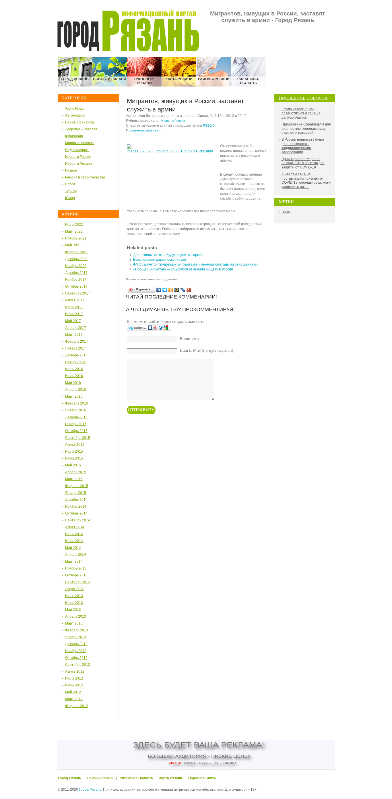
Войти (287, 212)
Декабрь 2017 (76, 273)
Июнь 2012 (74, 685)
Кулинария (74, 136)
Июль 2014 (74, 534)
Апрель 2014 (75, 555)
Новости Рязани (78, 164)
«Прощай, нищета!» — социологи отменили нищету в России (183, 269)
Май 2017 (73, 321)
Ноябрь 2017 (75, 280)
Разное (71, 170)
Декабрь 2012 (76, 644)
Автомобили (75, 115)
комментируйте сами (144, 130)
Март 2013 (74, 623)
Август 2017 (74, 300)
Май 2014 (73, 548)
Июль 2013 (74, 596)
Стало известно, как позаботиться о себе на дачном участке (301, 113)
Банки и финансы (79, 122)
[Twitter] (165, 290)
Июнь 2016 (74, 376)
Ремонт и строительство (85, 177)
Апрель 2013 (75, 617)
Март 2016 (74, 396)
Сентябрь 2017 (77, 293)
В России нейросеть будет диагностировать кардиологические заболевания (303, 146)
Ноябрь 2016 (75, 362)
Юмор (70, 198)
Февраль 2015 (76, 486)
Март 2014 (74, 562)
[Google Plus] (189, 290)
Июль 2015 (74, 451)
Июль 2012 (74, 678)
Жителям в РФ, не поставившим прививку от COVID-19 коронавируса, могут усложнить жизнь (307, 180)
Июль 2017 (74, 307)
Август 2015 (74, 445)
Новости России (78, 157)
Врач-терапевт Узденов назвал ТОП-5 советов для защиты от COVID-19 (303, 163)
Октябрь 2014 (76, 513)
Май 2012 (73, 692)
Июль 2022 (74, 225)
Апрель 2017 (75, 328)
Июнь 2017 (74, 314)
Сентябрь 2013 (77, 582)
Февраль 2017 (76, 341)
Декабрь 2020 (76, 259)
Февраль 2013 (76, 630)
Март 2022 (74, 231)
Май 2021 (73, 245)
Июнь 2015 (74, 458)
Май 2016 (73, 383)
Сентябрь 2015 (77, 438)
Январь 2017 (75, 348)
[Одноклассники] (171, 290)
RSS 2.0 (208, 125)
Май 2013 (73, 610)
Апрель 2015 (75, 472)
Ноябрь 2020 (75, 266)
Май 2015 (73, 465)
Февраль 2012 (76, 706)
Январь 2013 (75, 637)
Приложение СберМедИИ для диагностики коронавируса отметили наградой (306, 128)
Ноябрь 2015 (75, 424)
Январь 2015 (75, 493)
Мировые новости (79, 143)
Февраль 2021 (76, 252)
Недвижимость (77, 150)
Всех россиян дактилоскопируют (160, 260)
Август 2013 (74, 589)
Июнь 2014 (74, 541)
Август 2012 (74, 672)
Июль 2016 (74, 369)
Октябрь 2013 (76, 575)
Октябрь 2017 (76, 286)
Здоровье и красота (81, 129)
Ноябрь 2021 (75, 238)
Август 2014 (74, 527)
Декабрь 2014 (76, 500)
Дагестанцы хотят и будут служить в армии (168, 255)
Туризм (71, 191)
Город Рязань (90, 790)
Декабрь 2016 (76, 355)
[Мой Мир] (177, 290)
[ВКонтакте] (159, 290)
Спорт (70, 184)
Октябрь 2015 (76, 431)
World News (74, 109)
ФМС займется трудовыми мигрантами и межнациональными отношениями (195, 264)
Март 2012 (74, 699)
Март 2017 (74, 335)
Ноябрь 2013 (75, 568)
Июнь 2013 (74, 603)
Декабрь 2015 (76, 417)
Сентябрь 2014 (77, 520)
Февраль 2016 (76, 403)
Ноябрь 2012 (75, 651)
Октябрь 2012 (76, 658)
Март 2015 (74, 479)
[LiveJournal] (183, 290)
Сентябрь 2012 (77, 665)
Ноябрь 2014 (75, 506)
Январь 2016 (75, 410)
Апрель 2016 (75, 390)
